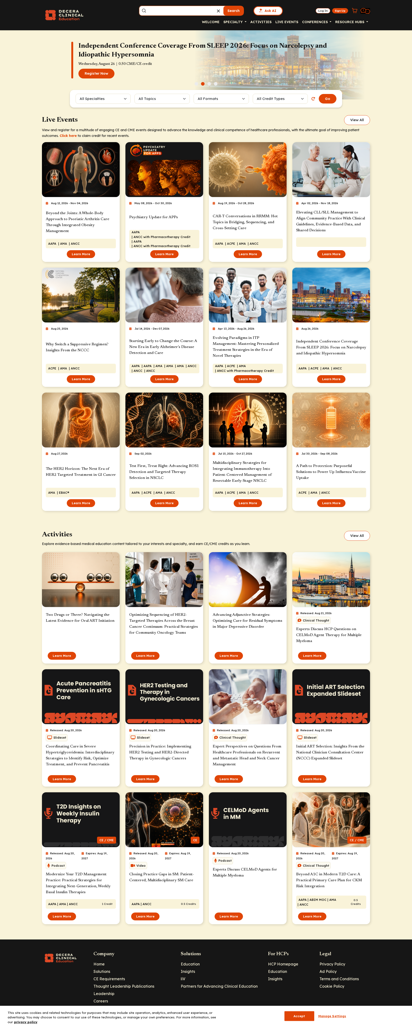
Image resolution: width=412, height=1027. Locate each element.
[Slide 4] (215, 84)
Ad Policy (328, 971)
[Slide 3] (209, 84)
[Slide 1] (196, 84)
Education (190, 964)
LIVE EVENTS (286, 22)
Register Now (96, 73)
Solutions (101, 971)
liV (183, 978)
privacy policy (25, 1022)
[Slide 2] (203, 84)
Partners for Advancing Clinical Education (219, 986)
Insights (188, 971)
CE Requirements (109, 978)
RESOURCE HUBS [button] (350, 22)
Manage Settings (332, 1016)
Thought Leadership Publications (123, 986)
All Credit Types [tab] (271, 98)
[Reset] (313, 99)
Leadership (103, 993)
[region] (206, 1016)
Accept (299, 1016)
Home (99, 964)
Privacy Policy (332, 964)
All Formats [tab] (209, 98)
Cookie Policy (331, 986)
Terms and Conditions (339, 978)
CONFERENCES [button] (315, 22)
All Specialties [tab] (92, 98)
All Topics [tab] (147, 98)
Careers (100, 1001)
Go (327, 99)
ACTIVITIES (261, 22)
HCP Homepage (283, 964)
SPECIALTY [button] (233, 22)
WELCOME (211, 22)
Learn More (81, 254)
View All (357, 120)
